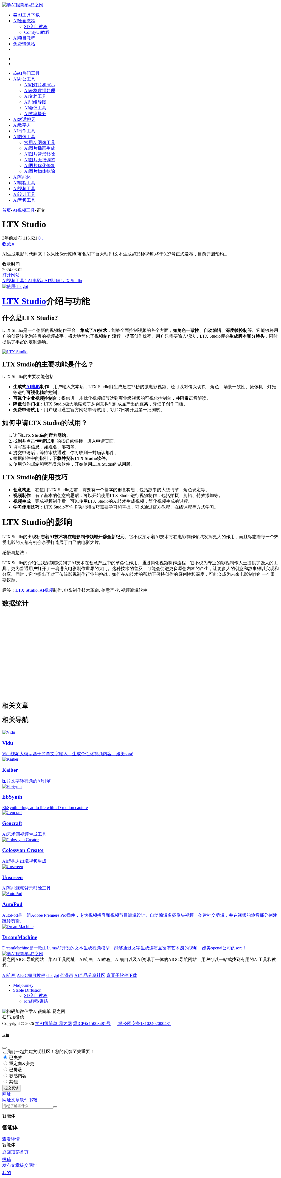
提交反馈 (11, 1088)
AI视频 (46, 590)
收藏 (8, 243)
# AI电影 (32, 280)
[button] (6, 1094)
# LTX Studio (70, 280)
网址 (6, 1100)
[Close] (4, 1048)
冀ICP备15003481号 (92, 1023)
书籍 (33, 1100)
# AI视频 (49, 280)
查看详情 (11, 1139)
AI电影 (33, 386)
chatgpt (52, 975)
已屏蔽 (15, 1069)
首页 (6, 210)
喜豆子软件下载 (121, 975)
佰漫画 (66, 975)
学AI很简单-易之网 (53, 1023)
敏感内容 (17, 1075)
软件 (24, 1100)
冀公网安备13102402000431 (144, 1023)
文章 (15, 1100)
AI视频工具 (24, 210)
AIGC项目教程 (31, 975)
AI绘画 (9, 975)
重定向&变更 (21, 1063)
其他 (13, 1081)
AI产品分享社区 (89, 975)
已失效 (15, 1057)
